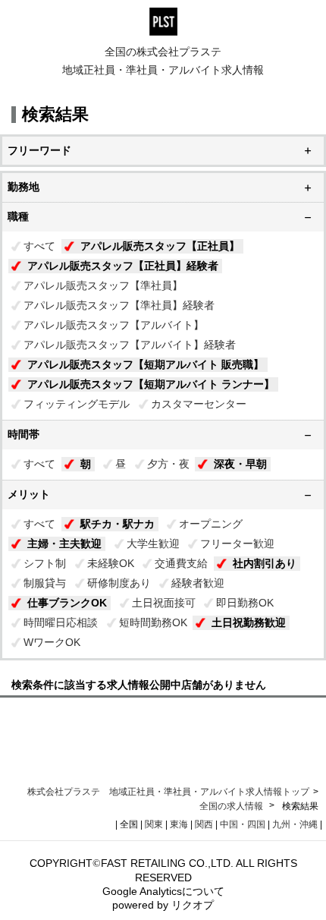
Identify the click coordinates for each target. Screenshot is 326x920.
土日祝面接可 (164, 603)
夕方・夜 (168, 464)
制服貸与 (45, 583)
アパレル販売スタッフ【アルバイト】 (114, 325)
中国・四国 (242, 824)
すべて (39, 246)
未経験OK (110, 563)
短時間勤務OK (153, 622)
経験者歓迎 (197, 583)
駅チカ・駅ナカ (117, 524)
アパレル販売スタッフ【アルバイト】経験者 (130, 345)
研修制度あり (119, 583)
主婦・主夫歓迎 (64, 543)
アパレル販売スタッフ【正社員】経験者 (122, 266)
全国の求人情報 (232, 806)
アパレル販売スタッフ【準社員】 (103, 285)
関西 (204, 824)
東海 (179, 824)
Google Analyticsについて (163, 891)
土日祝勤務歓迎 (249, 622)
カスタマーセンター (198, 404)
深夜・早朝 (240, 464)
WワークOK (52, 642)
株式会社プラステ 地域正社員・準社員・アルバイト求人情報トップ (168, 791)
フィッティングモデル (77, 404)
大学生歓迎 (153, 543)
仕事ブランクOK (67, 603)
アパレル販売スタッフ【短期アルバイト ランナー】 (150, 384)
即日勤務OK (245, 603)
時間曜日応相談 (61, 622)
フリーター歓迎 (237, 543)
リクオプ (192, 905)
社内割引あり (264, 563)
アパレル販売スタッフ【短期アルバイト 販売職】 (145, 364)
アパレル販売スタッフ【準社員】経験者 (119, 305)
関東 (154, 824)
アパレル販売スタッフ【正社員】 (160, 246)
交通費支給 (181, 563)
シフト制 (45, 563)
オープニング (211, 524)
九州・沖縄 (295, 824)
